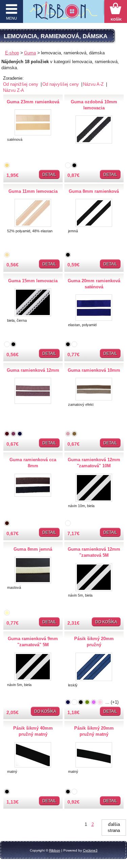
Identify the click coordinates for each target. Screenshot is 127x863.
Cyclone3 (90, 850)
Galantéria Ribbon (63, 13)
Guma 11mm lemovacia (33, 191)
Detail (49, 174)
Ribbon (54, 850)
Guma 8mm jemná (33, 549)
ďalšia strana (114, 827)
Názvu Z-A (13, 90)
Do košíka (106, 622)
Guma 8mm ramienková (94, 191)
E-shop (12, 52)
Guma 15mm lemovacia (33, 280)
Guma (30, 52)
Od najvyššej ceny (61, 84)
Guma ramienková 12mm (33, 370)
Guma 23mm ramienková (33, 101)
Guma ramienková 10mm (94, 370)
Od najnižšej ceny (21, 84)
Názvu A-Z (94, 84)
